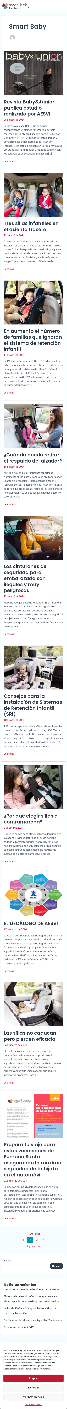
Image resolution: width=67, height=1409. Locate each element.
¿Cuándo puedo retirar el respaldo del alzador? (33, 458)
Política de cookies (33, 1404)
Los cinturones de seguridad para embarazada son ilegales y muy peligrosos (25, 578)
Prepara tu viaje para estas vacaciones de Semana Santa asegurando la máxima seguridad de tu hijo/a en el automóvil (33, 1159)
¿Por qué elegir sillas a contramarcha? (31, 819)
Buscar (8, 1260)
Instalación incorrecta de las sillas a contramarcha (31, 1289)
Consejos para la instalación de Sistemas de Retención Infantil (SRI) (33, 705)
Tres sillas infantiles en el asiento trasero (31, 226)
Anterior (33, 1233)
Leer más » (10, 161)
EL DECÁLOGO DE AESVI (31, 923)
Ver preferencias (33, 1397)
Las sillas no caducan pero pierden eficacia (30, 1036)
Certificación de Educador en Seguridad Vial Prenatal (33, 1320)
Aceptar (34, 1378)
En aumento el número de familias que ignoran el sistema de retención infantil (33, 340)
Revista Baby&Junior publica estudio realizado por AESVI (29, 108)
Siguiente (33, 1246)
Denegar (33, 1387)
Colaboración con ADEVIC (19, 1327)
